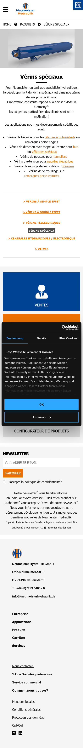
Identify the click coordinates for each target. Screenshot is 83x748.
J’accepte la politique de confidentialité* (34, 482)
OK (41, 404)
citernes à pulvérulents (60, 137)
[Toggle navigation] (7, 7)
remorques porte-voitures (41, 176)
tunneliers (60, 156)
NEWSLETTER (16, 453)
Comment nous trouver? (30, 690)
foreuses (68, 166)
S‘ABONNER (13, 473)
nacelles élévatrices (60, 161)
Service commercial (26, 682)
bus (75, 147)
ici (41, 527)
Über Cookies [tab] (68, 338)
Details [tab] (41, 338)
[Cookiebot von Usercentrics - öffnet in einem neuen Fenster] (62, 327)
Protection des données (59, 527)
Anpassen (39, 417)
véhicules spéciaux (44, 151)
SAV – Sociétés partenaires (32, 674)
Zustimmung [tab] (15, 338)
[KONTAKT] (78, 5)
